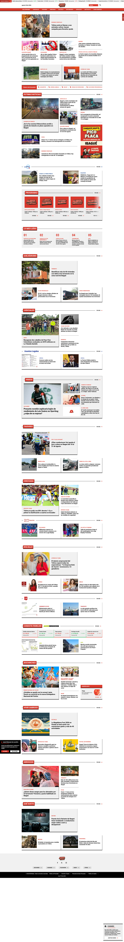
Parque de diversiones (78, 87)
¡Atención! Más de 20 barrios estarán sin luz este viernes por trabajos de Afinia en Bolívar (29, 242)
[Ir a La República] (26, 599)
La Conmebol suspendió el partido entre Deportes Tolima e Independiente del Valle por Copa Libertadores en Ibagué (69, 501)
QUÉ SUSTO (87, 9)
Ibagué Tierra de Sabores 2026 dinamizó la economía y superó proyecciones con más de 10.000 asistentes (88, 747)
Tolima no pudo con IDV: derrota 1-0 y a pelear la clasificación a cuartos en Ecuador (39, 512)
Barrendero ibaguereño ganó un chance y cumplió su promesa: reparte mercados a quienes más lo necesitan (48, 747)
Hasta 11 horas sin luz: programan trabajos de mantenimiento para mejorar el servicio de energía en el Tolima (69, 795)
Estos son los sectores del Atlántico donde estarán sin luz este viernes (46, 243)
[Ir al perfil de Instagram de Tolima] (66, 862)
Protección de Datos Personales (79, 873)
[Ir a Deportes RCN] (29, 520)
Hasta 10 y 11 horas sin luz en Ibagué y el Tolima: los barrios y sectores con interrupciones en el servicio (56, 140)
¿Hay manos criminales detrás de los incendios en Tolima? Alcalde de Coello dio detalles (90, 45)
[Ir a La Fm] (27, 167)
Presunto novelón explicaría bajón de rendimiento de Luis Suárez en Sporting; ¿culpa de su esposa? (41, 411)
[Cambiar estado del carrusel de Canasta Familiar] (10, 1)
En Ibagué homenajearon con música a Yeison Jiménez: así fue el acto (69, 697)
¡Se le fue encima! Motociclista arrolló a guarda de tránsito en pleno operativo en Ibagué (38, 126)
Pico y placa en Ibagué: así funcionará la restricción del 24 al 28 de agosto (68, 130)
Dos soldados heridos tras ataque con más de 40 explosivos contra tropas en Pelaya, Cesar (47, 178)
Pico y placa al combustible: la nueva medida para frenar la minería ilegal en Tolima (48, 465)
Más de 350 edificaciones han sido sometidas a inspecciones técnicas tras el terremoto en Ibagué (69, 782)
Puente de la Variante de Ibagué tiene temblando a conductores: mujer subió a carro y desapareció (63, 822)
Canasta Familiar (5, 1)
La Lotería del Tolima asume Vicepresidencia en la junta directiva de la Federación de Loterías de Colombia (89, 74)
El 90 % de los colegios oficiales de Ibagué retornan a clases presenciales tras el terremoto (48, 295)
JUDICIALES (36, 9)
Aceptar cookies (112, 938)
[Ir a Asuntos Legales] (31, 351)
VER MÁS (34, 215)
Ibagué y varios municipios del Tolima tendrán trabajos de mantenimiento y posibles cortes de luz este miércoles (68, 57)
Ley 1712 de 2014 (62, 876)
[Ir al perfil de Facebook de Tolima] (57, 862)
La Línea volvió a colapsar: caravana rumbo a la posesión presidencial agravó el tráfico (89, 465)
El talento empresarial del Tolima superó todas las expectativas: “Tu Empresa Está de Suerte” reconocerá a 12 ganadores (63, 565)
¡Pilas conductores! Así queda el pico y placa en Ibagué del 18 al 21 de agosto (63, 444)
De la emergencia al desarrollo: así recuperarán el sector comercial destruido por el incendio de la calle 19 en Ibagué (91, 117)
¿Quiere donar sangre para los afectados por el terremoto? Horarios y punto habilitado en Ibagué (40, 794)
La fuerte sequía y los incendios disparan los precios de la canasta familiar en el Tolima (90, 55)
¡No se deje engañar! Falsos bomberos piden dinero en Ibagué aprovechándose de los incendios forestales (49, 57)
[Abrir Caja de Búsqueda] (100, 5)
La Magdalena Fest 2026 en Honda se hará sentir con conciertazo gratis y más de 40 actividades (62, 725)
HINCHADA (53, 9)
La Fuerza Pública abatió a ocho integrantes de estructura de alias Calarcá (89, 361)
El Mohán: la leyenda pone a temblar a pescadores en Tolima (48, 843)
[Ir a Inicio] (62, 5)
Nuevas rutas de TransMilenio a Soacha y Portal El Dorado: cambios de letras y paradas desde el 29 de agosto (78, 243)
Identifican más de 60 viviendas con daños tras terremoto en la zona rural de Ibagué (63, 274)
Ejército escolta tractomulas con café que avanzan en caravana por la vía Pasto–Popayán (89, 647)
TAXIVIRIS (44, 9)
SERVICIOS (79, 9)
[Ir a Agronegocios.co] (51, 626)
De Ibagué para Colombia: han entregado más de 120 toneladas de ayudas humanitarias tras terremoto (89, 295)
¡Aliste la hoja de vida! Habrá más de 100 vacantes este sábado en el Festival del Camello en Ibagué (89, 586)
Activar (5, 751)
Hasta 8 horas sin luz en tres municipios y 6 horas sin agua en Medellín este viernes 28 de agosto (62, 242)
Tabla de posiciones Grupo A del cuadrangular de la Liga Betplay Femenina (89, 531)
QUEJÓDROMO (26, 9)
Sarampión (43, 87)
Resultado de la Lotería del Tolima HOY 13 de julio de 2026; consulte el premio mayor (48, 586)
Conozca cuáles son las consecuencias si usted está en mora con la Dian (47, 361)
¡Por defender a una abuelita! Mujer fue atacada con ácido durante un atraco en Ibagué (69, 329)
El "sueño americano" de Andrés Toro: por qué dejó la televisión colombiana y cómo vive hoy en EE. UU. (90, 412)
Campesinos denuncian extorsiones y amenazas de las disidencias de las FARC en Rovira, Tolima (70, 344)
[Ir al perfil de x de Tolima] (61, 862)
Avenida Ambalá (54, 87)
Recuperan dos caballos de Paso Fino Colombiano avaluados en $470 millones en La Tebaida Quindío (39, 342)
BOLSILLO (60, 9)
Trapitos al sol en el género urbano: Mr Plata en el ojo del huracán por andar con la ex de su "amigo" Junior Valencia (90, 389)
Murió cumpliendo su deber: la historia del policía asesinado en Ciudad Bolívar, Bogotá (93, 242)
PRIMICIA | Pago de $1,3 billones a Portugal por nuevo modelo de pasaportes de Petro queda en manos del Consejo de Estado (89, 178)
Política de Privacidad (54, 873)
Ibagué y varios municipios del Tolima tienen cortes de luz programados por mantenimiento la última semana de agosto (68, 104)
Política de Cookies (112, 934)
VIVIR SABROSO (97, 9)
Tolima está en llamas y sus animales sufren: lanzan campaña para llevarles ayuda (62, 27)
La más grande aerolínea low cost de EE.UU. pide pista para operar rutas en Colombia (89, 610)
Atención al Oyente (65, 873)
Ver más (98, 94)
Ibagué (65, 87)
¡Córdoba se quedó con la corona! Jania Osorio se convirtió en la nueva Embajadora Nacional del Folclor (39, 694)
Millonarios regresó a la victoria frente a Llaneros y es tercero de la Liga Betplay (47, 531)
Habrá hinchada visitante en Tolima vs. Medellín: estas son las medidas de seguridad (69, 513)
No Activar (14, 751)
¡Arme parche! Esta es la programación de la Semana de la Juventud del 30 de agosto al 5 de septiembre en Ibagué (30, 57)
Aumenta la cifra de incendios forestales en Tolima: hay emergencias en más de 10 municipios (57, 154)
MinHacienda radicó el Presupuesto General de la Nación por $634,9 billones (47, 610)
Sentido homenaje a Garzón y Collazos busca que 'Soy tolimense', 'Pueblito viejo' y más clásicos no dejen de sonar (69, 685)
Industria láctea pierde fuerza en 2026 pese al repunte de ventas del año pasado (47, 646)
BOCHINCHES (69, 9)
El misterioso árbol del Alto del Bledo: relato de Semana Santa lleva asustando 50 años (89, 843)
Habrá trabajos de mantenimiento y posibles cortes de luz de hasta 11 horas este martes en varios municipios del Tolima (50, 74)
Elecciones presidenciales (95, 87)
